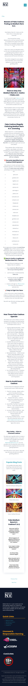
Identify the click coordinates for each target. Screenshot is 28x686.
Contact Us (8, 625)
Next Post (14, 582)
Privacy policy (9, 623)
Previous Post (14, 579)
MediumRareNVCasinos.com (11, 442)
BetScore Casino (9, 620)
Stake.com (18, 98)
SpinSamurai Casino (10, 622)
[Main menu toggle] (25, 5)
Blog (3, 16)
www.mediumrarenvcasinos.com (15, 419)
